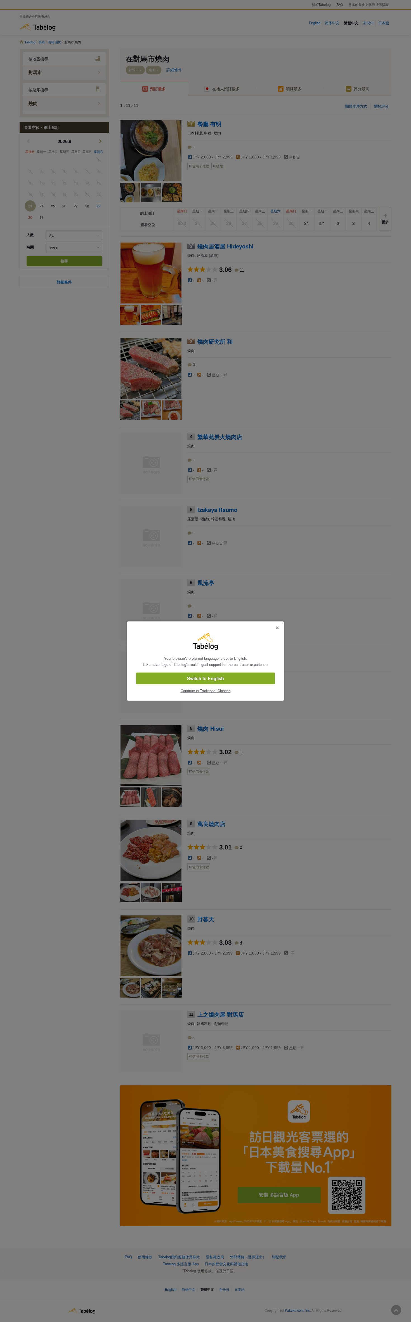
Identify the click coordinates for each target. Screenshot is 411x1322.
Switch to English (205, 678)
